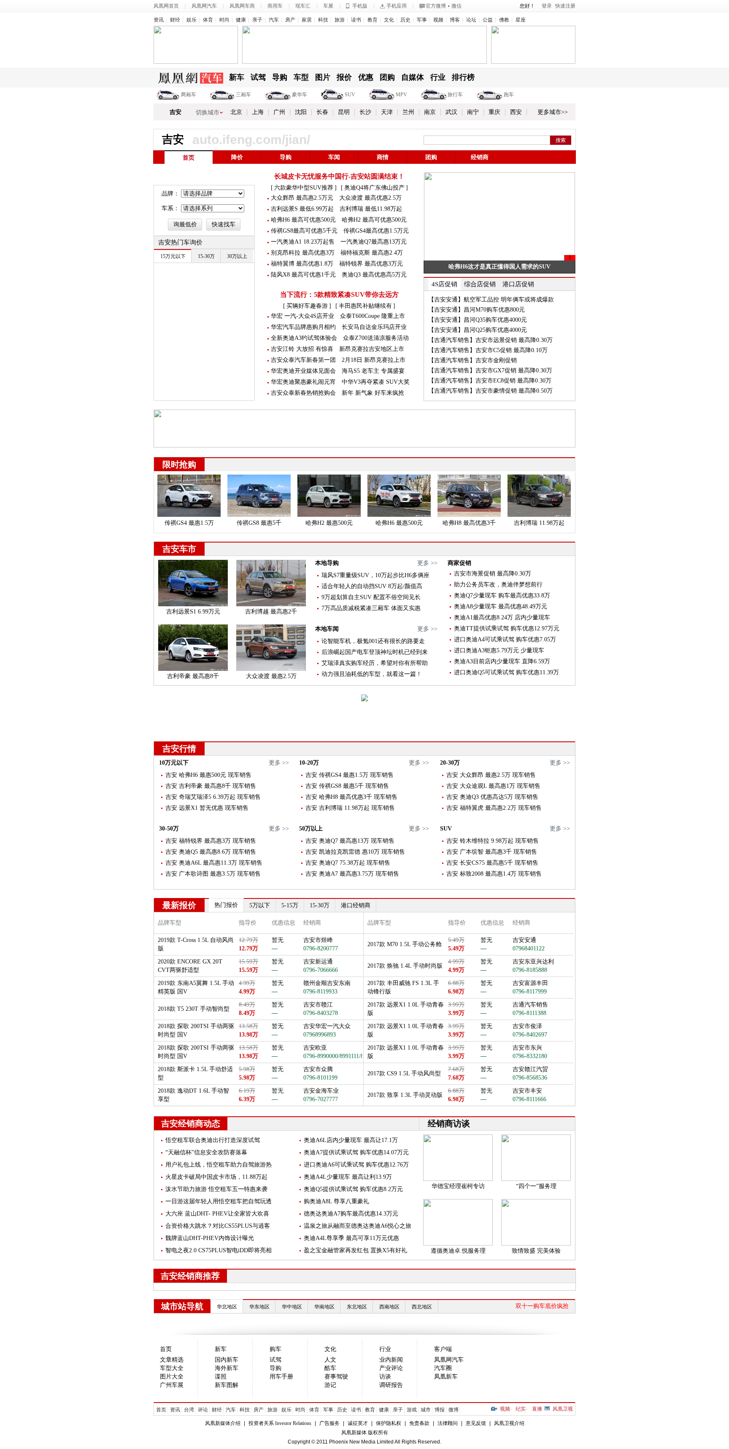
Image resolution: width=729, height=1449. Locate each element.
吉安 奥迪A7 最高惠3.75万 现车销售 (352, 874)
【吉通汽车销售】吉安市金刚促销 (472, 360)
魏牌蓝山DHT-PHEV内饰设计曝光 (209, 1238)
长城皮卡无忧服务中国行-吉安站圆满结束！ (339, 176)
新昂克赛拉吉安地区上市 (371, 349)
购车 (275, 1349)
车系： (170, 208)
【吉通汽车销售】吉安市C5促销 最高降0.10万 (488, 350)
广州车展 (172, 1385)
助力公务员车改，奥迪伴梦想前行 (498, 584)
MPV (401, 95)
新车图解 (226, 1385)
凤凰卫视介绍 (509, 1423)
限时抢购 (179, 464)
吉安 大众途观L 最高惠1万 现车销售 (493, 786)
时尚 (224, 20)
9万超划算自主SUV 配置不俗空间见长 (371, 597)
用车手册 (281, 1376)
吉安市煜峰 (318, 940)
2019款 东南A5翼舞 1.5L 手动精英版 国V (196, 987)
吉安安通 (524, 940)
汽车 (274, 20)
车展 (328, 6)
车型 (301, 77)
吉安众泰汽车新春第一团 (303, 360)
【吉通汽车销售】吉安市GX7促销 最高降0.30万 (490, 370)
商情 (383, 157)
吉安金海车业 (321, 1091)
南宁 (473, 112)
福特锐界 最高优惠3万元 (371, 263)
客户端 (443, 1349)
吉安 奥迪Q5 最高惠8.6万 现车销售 (210, 852)
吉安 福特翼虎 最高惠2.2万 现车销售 (494, 808)
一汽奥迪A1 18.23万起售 (303, 242)
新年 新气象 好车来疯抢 (373, 393)
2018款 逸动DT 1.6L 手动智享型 (193, 1095)
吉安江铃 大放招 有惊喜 (302, 349)
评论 (203, 1410)
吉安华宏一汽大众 (327, 1026)
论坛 (471, 20)
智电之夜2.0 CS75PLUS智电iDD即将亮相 (218, 1250)
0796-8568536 (530, 1078)
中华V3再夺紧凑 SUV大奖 (376, 382)
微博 (453, 1410)
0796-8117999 (530, 991)
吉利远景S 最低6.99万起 (302, 209)
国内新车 (226, 1360)
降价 (237, 157)
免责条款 (419, 1423)
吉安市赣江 (318, 1004)
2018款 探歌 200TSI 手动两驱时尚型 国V (196, 1030)
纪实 (521, 1409)
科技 (323, 20)
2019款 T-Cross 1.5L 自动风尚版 (196, 944)
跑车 (509, 95)
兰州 (408, 112)
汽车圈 (443, 1368)
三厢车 (243, 95)
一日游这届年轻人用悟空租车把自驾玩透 (218, 1201)
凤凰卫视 (563, 1409)
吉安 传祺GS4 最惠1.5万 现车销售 (349, 775)
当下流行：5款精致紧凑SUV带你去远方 (339, 294)
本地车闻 (327, 629)
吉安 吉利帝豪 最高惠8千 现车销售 (210, 786)
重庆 (494, 112)
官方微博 (436, 6)
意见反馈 (476, 1423)
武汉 (451, 112)
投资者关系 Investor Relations (279, 1423)
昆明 (344, 112)
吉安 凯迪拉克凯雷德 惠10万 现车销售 (355, 852)
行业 (438, 77)
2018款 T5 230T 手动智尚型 (194, 1009)
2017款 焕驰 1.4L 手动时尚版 (405, 966)
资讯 (159, 20)
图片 (322, 77)
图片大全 (172, 1376)
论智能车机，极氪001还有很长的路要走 (373, 641)
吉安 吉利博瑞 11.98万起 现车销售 (350, 808)
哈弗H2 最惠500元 (329, 523)
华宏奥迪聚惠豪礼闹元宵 (303, 382)
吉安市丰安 (527, 1091)
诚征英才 (358, 1423)
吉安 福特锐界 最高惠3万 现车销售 (210, 841)
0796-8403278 (320, 1013)
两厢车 (188, 95)
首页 (188, 158)
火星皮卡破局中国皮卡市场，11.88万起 (216, 1177)
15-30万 (319, 905)
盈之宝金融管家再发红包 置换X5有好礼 (355, 1250)
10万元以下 (174, 763)
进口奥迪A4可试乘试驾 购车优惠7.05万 (505, 639)
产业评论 (391, 1368)
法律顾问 (447, 1423)
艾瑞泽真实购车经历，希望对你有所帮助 (374, 663)
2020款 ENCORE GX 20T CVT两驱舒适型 (190, 965)
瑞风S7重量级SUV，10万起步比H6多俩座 (375, 575)
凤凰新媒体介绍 (222, 1423)
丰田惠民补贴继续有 (365, 306)
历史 (405, 20)
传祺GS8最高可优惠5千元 (304, 231)
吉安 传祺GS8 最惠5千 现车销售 (347, 786)
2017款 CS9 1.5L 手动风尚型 (404, 1073)
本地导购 (327, 563)
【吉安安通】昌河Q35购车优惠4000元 (477, 320)
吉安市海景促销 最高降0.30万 (492, 573)
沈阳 (301, 112)
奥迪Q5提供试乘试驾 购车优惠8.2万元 (353, 1189)
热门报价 (226, 905)
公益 (488, 20)
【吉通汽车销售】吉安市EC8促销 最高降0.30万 (489, 380)
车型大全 (172, 1368)
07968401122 (529, 948)
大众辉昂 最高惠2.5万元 (302, 198)
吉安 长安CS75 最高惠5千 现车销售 (492, 863)
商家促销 (459, 563)
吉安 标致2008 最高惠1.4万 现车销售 (494, 874)
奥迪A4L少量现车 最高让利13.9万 (348, 1177)
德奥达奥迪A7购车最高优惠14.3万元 (351, 1213)
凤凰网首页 (166, 6)
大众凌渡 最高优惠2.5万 (370, 198)
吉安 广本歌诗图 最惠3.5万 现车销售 (213, 874)
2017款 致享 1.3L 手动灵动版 (405, 1095)
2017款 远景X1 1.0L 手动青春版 (405, 1008)
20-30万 (450, 763)
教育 (372, 20)
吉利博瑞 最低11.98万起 (371, 209)
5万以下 (259, 905)
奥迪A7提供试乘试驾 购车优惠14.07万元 (356, 1152)
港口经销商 (355, 905)
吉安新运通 (318, 961)
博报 (440, 1410)
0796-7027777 (320, 1099)
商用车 (275, 6)
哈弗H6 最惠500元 (399, 523)
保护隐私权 (388, 1423)
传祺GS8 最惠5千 (259, 523)
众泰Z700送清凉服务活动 (376, 338)
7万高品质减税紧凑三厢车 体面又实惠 (371, 608)
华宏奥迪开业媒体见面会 (303, 371)
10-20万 (309, 763)
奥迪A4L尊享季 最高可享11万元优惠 (351, 1238)
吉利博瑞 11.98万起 (539, 523)
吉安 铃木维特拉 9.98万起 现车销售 (492, 841)
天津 (387, 112)
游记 (330, 1385)
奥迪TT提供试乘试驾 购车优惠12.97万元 (506, 628)
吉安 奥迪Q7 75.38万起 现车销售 (347, 863)
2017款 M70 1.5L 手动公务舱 (404, 944)
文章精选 (172, 1360)
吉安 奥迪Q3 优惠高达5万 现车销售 (492, 797)
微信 (456, 6)
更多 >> (427, 563)
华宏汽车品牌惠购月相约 (303, 327)
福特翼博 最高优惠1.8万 (302, 263)
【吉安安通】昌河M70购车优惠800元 (476, 310)
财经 (175, 20)
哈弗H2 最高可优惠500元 (374, 220)
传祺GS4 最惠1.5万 (189, 523)
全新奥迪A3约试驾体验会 (304, 338)
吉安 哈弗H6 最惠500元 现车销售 (208, 775)
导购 (279, 77)
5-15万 (289, 905)
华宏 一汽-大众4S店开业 (302, 316)
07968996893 (319, 1034)
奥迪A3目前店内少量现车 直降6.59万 (502, 661)
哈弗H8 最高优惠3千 (469, 523)
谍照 (221, 1376)
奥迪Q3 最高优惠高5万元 (374, 274)
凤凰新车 (446, 1376)
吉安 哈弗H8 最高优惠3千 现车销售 (351, 797)
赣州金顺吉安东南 (327, 983)
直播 (537, 1409)
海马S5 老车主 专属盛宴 (373, 371)
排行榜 (463, 77)
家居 (307, 20)
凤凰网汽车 (204, 6)
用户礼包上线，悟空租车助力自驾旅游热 (218, 1164)
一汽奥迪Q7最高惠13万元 (373, 242)
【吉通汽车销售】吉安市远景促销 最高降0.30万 (490, 340)
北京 (236, 112)
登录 (547, 6)
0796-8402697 (530, 1034)
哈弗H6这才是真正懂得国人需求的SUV (499, 266)
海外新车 (226, 1368)
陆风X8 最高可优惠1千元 (303, 274)
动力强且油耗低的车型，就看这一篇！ (371, 674)
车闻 (334, 157)
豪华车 (299, 95)
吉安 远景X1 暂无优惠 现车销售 (206, 808)
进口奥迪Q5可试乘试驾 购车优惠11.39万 (506, 672)
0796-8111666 (529, 1099)
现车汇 (302, 6)
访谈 (385, 1376)
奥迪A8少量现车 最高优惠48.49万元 (500, 606)
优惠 (365, 77)
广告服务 (329, 1423)
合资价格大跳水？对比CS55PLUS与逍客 (217, 1226)
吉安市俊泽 (527, 1026)
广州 (279, 112)
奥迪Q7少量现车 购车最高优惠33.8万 (502, 595)
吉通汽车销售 (530, 1004)
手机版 (359, 6)
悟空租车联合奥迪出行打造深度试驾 (212, 1140)
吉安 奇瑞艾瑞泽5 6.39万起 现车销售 (213, 797)
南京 (430, 112)
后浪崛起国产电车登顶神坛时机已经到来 (374, 652)
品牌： (170, 193)
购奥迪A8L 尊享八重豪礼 (336, 1201)
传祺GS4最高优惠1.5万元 (376, 231)
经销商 (480, 157)
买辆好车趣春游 (307, 306)
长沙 (365, 112)
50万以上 (311, 828)
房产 (290, 20)
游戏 (412, 1410)
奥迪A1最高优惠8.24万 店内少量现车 (502, 617)
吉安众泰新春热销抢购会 (303, 393)
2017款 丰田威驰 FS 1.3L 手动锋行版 (403, 987)
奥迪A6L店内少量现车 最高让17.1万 (351, 1140)
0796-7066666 (320, 970)
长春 (322, 112)
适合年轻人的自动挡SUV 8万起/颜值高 (371, 586)
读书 (356, 20)
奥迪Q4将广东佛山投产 (374, 188)
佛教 (504, 20)
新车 (236, 77)
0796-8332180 (530, 1056)
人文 (330, 1360)
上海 (258, 112)
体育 (208, 20)
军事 (422, 20)
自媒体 (412, 77)
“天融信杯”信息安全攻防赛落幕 (206, 1152)
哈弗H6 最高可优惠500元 (303, 220)
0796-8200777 (320, 948)
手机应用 (396, 6)
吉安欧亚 (315, 1048)
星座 (521, 20)
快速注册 (565, 6)
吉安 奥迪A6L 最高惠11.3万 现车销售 (213, 863)
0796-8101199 (320, 1078)
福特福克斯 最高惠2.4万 (371, 253)
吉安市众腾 (318, 1069)
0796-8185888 (530, 970)
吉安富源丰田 (530, 983)
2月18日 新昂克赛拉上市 (373, 360)
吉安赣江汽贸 (530, 1069)
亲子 (257, 20)
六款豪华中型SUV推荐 (303, 188)
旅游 (340, 20)
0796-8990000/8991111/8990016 (332, 1056)
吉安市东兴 (527, 1048)
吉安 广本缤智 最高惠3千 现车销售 (491, 852)
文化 (389, 20)
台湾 (189, 1410)
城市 (426, 1410)
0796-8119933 (320, 991)
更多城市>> (552, 112)
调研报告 (391, 1385)
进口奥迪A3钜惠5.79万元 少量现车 (499, 650)
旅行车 (455, 95)
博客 (455, 20)
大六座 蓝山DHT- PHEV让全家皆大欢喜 (217, 1213)
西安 (516, 112)
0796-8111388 (529, 1013)
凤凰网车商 (242, 6)
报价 (344, 77)
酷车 (330, 1368)
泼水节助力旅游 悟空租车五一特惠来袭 (216, 1189)
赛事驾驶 (336, 1376)
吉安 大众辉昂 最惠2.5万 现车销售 (491, 775)
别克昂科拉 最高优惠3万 (303, 253)
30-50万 (169, 828)
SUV (350, 95)
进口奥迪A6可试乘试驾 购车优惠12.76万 (356, 1164)
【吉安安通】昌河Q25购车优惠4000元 (477, 330)
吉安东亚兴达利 (533, 961)
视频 (438, 20)
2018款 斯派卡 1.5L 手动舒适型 (195, 1073)
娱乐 (191, 20)
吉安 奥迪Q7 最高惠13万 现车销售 (349, 841)
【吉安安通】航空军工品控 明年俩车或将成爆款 (491, 299)
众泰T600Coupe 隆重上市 (372, 316)
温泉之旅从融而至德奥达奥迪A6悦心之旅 (357, 1226)
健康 (241, 20)
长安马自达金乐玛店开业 (374, 327)
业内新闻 (391, 1360)
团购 (387, 77)
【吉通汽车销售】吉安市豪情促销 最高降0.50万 (490, 391)
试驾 (258, 77)
